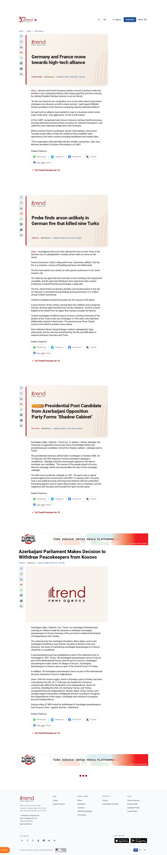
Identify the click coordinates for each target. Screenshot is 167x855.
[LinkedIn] (49, 840)
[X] (33, 840)
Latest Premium (59, 804)
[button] (21, 36)
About (80, 800)
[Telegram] (43, 840)
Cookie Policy (132, 811)
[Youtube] (38, 840)
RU (145, 850)
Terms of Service (133, 800)
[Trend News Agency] (27, 799)
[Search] (98, 19)
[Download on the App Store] (121, 840)
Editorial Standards (85, 811)
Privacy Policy (132, 804)
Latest (55, 800)
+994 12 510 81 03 (26, 821)
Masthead (81, 804)
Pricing (105, 800)
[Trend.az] (28, 19)
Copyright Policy (133, 808)
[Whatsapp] (22, 840)
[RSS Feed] (54, 840)
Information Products (110, 804)
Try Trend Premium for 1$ (47, 170)
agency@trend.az (26, 824)
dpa (33, 90)
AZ (140, 850)
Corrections (82, 815)
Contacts (81, 808)
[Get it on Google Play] (139, 840)
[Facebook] (27, 840)
